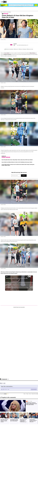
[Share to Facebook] (9, 49)
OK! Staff (15, 43)
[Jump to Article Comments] (5, 49)
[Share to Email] (30, 49)
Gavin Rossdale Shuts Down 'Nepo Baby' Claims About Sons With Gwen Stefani (17, 159)
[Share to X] (16, 49)
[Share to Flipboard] (22, 49)
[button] (2, 2)
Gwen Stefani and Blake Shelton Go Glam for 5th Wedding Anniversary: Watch (17, 162)
